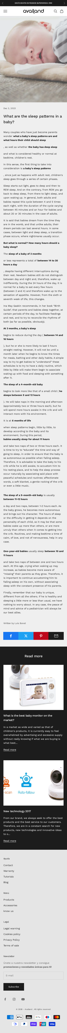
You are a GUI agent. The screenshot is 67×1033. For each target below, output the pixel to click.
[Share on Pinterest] (41, 636)
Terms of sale (11, 945)
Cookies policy (11, 934)
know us (8, 911)
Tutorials (8, 876)
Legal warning (11, 928)
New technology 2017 (17, 811)
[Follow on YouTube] (23, 999)
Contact (8, 865)
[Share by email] (56, 636)
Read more (9, 749)
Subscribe (13, 986)
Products (8, 899)
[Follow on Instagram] (14, 999)
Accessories (10, 905)
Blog (5, 882)
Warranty (8, 871)
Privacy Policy (11, 939)
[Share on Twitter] (26, 636)
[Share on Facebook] (10, 636)
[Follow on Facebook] (5, 999)
